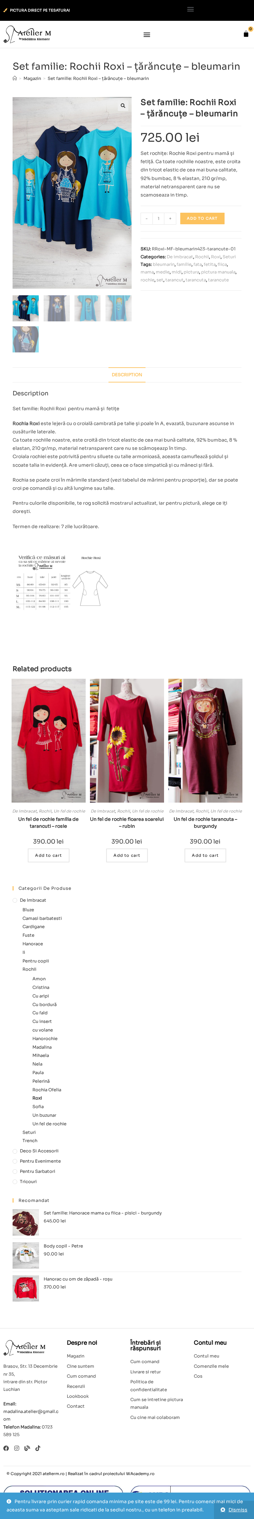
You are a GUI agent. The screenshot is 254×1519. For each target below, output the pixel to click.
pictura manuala (218, 272)
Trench (29, 1140)
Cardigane (33, 926)
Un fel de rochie (69, 811)
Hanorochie (45, 1038)
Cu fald (40, 1013)
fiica (222, 264)
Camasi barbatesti (42, 918)
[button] (190, 8)
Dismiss (238, 1510)
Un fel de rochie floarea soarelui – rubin (127, 822)
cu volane (42, 1030)
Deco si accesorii (39, 1151)
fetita (210, 264)
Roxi (216, 257)
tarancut (174, 280)
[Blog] (27, 1448)
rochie (147, 280)
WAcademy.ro (140, 1473)
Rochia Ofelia (46, 1090)
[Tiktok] (38, 1448)
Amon (39, 979)
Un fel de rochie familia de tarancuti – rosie (48, 822)
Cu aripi (40, 996)
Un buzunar (44, 1115)
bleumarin (164, 264)
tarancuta (196, 280)
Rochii (202, 257)
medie (163, 272)
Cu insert (42, 1021)
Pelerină (41, 1081)
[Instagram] (17, 1448)
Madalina (42, 1047)
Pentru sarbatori (37, 1171)
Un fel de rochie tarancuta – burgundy (205, 822)
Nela (37, 1064)
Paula (38, 1072)
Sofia (38, 1106)
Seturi (229, 257)
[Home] (15, 78)
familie (184, 264)
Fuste (28, 935)
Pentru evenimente (40, 1161)
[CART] (246, 33)
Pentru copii (35, 961)
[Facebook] (6, 1448)
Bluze (28, 910)
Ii (23, 952)
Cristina (40, 987)
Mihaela (40, 1055)
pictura (191, 272)
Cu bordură (44, 1004)
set (159, 280)
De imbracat (180, 257)
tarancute (218, 280)
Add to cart (202, 218)
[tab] (127, 375)
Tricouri (28, 1181)
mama (147, 272)
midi (177, 272)
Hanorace (32, 944)
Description (127, 375)
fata (197, 264)
